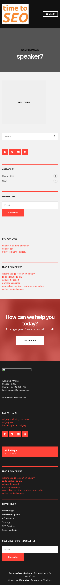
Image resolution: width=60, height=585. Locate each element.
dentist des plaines (11, 283)
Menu (51, 14)
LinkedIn (18, 152)
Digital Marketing (10, 530)
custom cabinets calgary (13, 289)
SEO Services (8, 526)
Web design (8, 510)
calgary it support (10, 280)
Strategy (6, 522)
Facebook (5, 152)
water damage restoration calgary (18, 273)
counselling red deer (12, 286)
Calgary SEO (8, 176)
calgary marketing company (15, 245)
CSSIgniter (23, 580)
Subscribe (13, 212)
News (5, 181)
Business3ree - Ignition (20, 573)
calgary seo (8, 248)
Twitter (12, 152)
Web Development (11, 514)
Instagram (25, 152)
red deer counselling (34, 286)
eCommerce (8, 518)
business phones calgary (14, 252)
